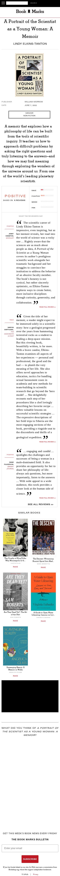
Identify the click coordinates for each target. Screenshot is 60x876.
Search (33, 3)
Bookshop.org (14, 869)
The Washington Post (9, 334)
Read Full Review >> (47, 442)
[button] (30, 696)
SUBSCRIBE (30, 859)
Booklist (10, 238)
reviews (19, 200)
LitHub (26, 874)
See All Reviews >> (40, 504)
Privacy (35, 874)
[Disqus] (30, 779)
